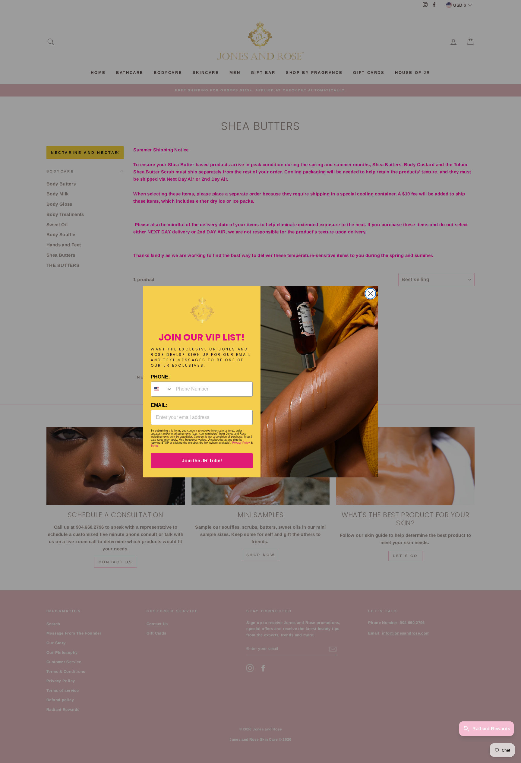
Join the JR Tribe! (202, 460)
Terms (155, 445)
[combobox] (162, 389)
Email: (159, 405)
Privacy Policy (241, 442)
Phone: (160, 376)
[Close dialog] (370, 293)
